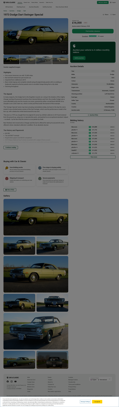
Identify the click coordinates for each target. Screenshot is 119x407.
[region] (59, 402)
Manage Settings (85, 401)
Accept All (97, 401)
